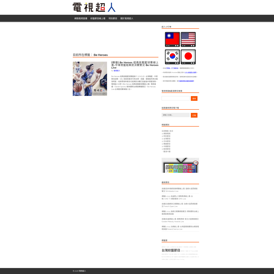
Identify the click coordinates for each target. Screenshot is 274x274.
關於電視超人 (126, 18)
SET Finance (191, 251)
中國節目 (167, 146)
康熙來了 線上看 (168, 254)
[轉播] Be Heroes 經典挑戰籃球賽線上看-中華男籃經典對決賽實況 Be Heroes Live (134, 65)
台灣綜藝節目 (171, 250)
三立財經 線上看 (173, 247)
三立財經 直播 (172, 259)
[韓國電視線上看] (172, 64)
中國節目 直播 (177, 257)
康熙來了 (180, 247)
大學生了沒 (176, 254)
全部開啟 (165, 131)
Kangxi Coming (180, 259)
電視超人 (117, 71)
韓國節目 (167, 144)
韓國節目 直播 (185, 257)
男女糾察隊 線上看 (168, 257)
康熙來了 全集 (165, 247)
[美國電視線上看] (188, 46)
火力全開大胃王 (193, 257)
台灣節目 (167, 139)
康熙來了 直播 (184, 251)
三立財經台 (183, 254)
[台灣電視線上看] (172, 46)
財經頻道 (186, 247)
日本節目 (167, 141)
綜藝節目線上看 (97, 18)
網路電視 (167, 134)
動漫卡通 (167, 152)
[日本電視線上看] (188, 64)
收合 (171, 131)
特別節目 (113, 18)
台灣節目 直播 (192, 247)
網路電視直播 (80, 18)
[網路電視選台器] (180, 172)
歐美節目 (167, 149)
